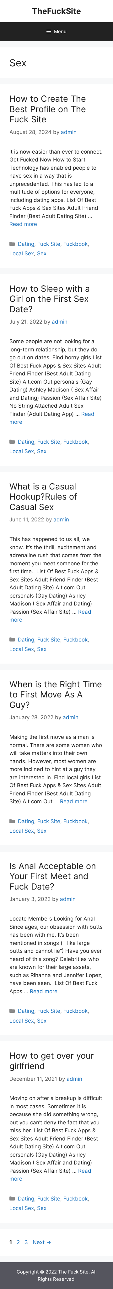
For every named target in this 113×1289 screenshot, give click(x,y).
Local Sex (21, 253)
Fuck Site (48, 244)
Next (42, 1242)
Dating (26, 244)
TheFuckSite (56, 11)
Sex (41, 253)
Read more (23, 224)
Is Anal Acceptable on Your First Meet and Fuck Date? (52, 876)
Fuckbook (75, 244)
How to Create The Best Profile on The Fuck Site (47, 109)
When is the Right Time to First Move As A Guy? (55, 694)
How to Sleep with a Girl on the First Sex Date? (49, 298)
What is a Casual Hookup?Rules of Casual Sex (43, 496)
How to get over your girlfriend (51, 1060)
